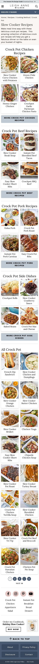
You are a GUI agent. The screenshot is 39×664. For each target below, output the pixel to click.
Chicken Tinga (29, 429)
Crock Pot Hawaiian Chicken (10, 570)
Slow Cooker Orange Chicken (9, 403)
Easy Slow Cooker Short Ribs (10, 184)
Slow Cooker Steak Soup (9, 154)
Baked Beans (10, 326)
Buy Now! (13, 629)
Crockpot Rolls (9, 298)
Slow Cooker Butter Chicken (29, 402)
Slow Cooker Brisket (9, 430)
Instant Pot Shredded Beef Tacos (29, 155)
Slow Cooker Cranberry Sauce (29, 301)
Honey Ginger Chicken (10, 104)
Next (18, 583)
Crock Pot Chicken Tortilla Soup (9, 512)
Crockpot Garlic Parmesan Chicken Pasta (29, 107)
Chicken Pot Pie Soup (29, 568)
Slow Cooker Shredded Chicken (29, 512)
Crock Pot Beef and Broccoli (29, 539)
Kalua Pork (9, 228)
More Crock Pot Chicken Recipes (19, 119)
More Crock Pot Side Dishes (19, 336)
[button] (2, 6)
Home (3, 17)
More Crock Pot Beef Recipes (19, 194)
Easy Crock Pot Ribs (29, 255)
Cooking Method (23, 17)
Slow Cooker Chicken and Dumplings (29, 374)
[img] (8, 594)
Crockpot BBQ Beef (29, 182)
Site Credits (30, 662)
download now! (19, 1)
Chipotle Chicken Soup (29, 456)
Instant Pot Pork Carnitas (10, 255)
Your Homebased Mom (19, 6)
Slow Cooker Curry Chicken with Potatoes (9, 78)
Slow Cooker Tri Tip (9, 539)
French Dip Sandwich (9, 373)
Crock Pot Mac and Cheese (29, 327)
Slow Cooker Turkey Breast (29, 485)
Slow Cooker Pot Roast (9, 485)
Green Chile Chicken (29, 76)
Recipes (11, 17)
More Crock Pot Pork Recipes (19, 264)
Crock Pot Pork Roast (29, 229)
